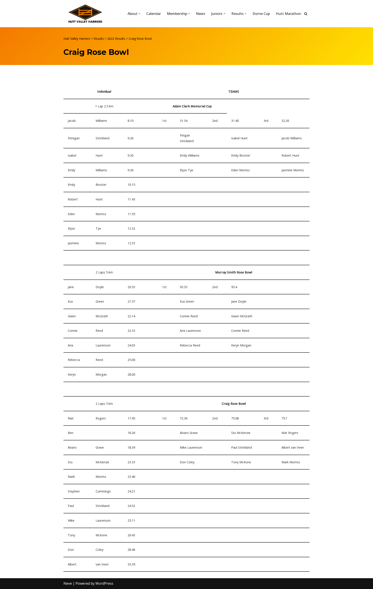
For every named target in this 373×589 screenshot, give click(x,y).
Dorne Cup (261, 13)
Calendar (153, 13)
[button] (139, 13)
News (200, 13)
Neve (67, 583)
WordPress (104, 583)
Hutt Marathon (288, 13)
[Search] (305, 13)
